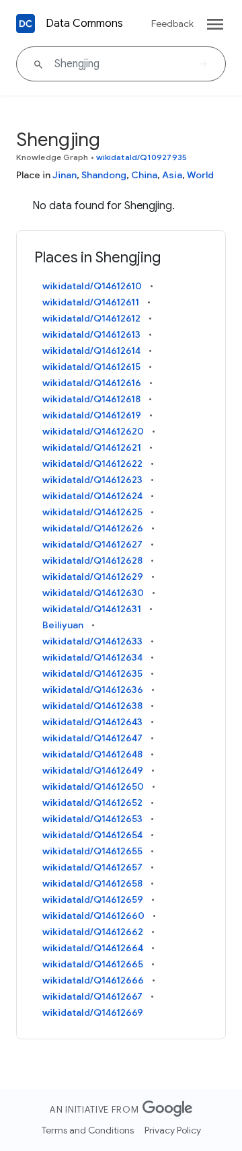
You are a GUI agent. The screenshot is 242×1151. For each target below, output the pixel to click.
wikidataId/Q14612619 (91, 415)
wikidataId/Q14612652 (92, 802)
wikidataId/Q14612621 (91, 447)
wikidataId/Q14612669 (92, 1012)
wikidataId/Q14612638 (92, 706)
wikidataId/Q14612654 (92, 835)
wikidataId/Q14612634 (92, 657)
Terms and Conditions (88, 1130)
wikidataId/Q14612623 (92, 480)
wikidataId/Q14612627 (92, 544)
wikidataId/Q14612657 (92, 867)
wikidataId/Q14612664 (92, 948)
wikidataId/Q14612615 (91, 367)
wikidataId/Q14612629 (92, 576)
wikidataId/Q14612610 (92, 286)
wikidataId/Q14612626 (92, 528)
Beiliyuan (62, 625)
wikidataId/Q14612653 (92, 819)
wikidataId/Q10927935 (141, 157)
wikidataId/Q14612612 (91, 318)
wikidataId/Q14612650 (93, 786)
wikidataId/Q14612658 (92, 883)
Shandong (103, 175)
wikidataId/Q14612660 (93, 915)
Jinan (64, 175)
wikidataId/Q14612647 (92, 738)
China (144, 175)
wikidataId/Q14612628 (92, 560)
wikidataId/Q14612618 (91, 399)
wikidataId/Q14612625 (92, 512)
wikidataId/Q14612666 (93, 980)
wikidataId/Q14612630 (93, 593)
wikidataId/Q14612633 (92, 641)
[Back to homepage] (25, 23)
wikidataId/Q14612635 (92, 673)
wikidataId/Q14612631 (91, 609)
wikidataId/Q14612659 (92, 899)
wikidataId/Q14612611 (90, 302)
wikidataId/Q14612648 (92, 754)
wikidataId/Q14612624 (92, 496)
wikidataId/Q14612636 (92, 689)
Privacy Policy (173, 1130)
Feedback (172, 23)
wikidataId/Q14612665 (92, 964)
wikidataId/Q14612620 (93, 431)
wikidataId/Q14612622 (92, 463)
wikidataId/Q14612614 (91, 350)
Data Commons (84, 23)
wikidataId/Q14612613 (91, 334)
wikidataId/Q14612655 (92, 851)
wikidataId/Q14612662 (92, 932)
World (200, 175)
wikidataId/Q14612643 (92, 722)
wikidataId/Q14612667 (92, 996)
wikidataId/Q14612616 (91, 383)
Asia (172, 175)
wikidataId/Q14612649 (92, 770)
